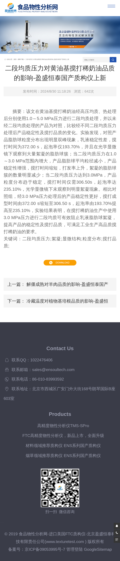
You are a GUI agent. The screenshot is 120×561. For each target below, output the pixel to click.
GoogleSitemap (98, 549)
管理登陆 (74, 549)
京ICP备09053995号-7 (45, 549)
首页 (15, 59)
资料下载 (21, 59)
